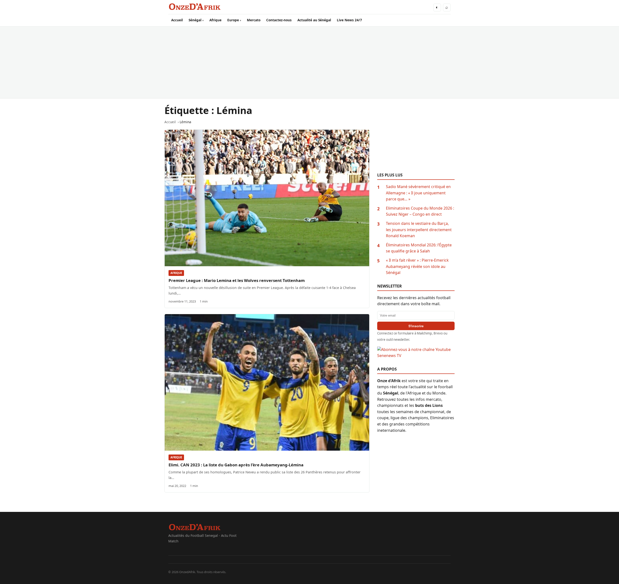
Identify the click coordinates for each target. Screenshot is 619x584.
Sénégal (195, 20)
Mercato (253, 20)
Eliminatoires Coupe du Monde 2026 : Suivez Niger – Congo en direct (420, 211)
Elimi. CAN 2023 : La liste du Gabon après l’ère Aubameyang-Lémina (236, 465)
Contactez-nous (279, 20)
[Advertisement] (309, 62)
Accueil (177, 20)
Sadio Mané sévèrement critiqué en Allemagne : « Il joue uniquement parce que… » (418, 193)
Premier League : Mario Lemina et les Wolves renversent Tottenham (237, 280)
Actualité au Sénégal (314, 20)
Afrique (215, 20)
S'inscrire (416, 326)
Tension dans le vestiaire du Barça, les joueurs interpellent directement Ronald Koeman (419, 229)
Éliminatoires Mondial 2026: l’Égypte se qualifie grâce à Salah (419, 248)
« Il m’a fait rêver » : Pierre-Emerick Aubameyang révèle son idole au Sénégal (417, 266)
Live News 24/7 (349, 20)
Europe (233, 20)
